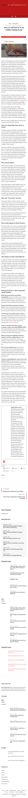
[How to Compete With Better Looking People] (5, 716)
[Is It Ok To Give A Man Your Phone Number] (5, 628)
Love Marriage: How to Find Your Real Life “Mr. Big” (18, 641)
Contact (18, 790)
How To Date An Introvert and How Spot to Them (18, 586)
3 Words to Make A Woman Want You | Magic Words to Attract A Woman (17, 568)
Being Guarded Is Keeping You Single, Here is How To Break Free (12, 526)
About (7, 790)
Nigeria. (12, 189)
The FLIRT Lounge (12, 790)
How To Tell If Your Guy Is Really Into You (18, 621)
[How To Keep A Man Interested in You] (5, 615)
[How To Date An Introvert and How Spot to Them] (5, 586)
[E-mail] (4, 462)
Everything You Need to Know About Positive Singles (17, 573)
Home (10, 23)
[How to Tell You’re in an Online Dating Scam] (14, 50)
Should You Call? (14, 579)
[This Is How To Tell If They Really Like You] (5, 735)
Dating (2, 770)
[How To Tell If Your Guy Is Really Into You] (5, 621)
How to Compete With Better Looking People (12, 532)
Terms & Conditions (19, 791)
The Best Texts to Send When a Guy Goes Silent (13, 543)
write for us (23, 790)
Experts (3, 772)
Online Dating (13, 37)
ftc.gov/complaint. (13, 322)
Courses (6, 791)
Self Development (5, 781)
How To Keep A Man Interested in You (18, 615)
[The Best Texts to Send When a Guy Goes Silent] (5, 728)
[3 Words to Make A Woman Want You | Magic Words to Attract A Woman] (5, 567)
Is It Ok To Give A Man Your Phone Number (18, 628)
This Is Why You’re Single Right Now (12, 555)
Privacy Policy (11, 791)
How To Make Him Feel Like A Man (16, 655)
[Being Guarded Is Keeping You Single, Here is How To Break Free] (5, 709)
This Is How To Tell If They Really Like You (13, 550)
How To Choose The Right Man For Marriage (18, 634)
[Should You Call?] (5, 580)
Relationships (4, 777)
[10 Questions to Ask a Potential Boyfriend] (5, 592)
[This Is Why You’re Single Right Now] (5, 741)
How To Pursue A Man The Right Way (16, 660)
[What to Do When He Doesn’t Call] (5, 722)
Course (2, 775)
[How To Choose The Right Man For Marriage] (5, 634)
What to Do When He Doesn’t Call (14, 5)
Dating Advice (15, 23)
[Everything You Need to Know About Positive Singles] (5, 573)
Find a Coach (4, 783)
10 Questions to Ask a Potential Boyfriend (17, 593)
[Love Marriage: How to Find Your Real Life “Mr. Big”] (5, 640)
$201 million (20, 100)
